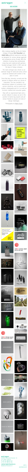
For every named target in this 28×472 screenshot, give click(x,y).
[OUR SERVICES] (7, 347)
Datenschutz (23, 467)
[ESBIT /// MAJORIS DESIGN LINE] (21, 278)
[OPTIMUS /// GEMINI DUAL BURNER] (21, 207)
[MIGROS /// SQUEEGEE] (21, 261)
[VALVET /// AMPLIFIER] (21, 338)
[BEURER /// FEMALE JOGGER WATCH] (7, 447)
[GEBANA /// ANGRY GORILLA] (7, 201)
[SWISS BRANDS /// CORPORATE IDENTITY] (21, 178)
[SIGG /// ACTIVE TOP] (7, 438)
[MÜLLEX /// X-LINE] (21, 222)
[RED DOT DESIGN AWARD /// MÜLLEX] (21, 246)
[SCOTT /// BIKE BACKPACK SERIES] (21, 301)
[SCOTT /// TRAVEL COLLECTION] (21, 164)
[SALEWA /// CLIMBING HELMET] (7, 414)
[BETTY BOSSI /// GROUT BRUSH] (7, 132)
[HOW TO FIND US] (7, 379)
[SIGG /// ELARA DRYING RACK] (21, 147)
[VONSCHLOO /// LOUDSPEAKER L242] (21, 328)
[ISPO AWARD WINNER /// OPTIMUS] (21, 236)
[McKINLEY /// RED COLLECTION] (21, 440)
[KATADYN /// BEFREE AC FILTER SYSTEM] (21, 117)
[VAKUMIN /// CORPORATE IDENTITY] (7, 157)
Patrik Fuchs (18, 103)
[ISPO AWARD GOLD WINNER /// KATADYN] (21, 291)
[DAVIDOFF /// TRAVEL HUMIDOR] (7, 294)
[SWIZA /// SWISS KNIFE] (21, 315)
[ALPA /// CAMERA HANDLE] (21, 367)
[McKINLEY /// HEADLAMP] (7, 363)
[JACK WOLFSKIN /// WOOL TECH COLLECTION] (7, 307)
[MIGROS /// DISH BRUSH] (21, 391)
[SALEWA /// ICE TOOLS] (21, 351)
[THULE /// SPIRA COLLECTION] (7, 145)
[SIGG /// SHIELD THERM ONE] (7, 185)
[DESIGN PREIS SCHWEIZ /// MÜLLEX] (7, 234)
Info (24, 465)
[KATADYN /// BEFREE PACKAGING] (7, 116)
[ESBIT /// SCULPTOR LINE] (7, 263)
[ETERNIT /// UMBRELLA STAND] (7, 249)
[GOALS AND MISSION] (7, 426)
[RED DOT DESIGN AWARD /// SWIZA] (7, 334)
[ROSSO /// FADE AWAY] (21, 378)
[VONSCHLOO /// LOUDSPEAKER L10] (7, 277)
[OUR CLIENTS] (7, 402)
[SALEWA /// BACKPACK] (21, 409)
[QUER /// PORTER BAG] (21, 425)
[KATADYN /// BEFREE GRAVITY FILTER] (7, 219)
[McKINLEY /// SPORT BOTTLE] (7, 320)
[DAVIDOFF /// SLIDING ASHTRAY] (21, 192)
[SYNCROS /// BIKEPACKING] (7, 170)
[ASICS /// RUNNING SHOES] (7, 391)
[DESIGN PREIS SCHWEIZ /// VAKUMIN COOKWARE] (21, 132)
